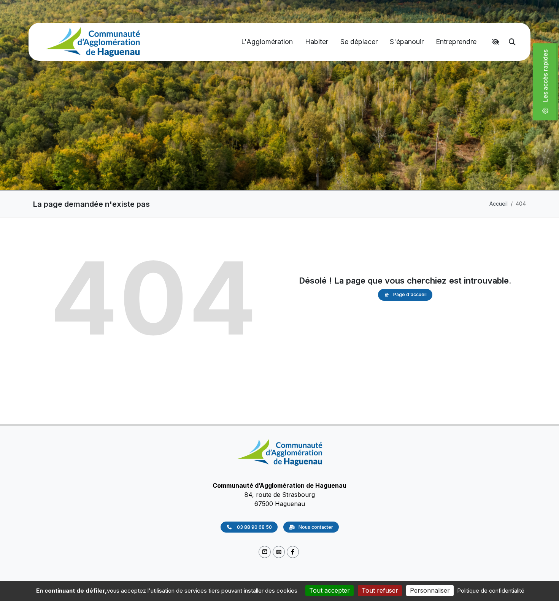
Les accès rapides (548, 78)
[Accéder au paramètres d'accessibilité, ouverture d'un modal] (496, 42)
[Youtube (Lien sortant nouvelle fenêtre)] (265, 552)
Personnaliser (430, 590)
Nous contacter (316, 527)
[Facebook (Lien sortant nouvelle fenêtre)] (293, 552)
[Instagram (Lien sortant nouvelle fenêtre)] (279, 552)
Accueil (498, 203)
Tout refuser (380, 590)
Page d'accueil (410, 294)
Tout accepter (329, 590)
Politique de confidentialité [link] (490, 590)
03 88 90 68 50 (254, 527)
